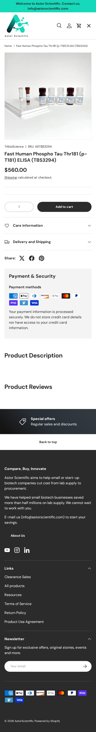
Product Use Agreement (24, 621)
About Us (18, 536)
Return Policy (15, 612)
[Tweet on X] (22, 258)
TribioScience (14, 146)
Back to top (48, 442)
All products (14, 585)
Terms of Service (17, 603)
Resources (13, 594)
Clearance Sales (17, 577)
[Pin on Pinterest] (41, 258)
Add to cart (64, 207)
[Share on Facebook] (32, 258)
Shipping (10, 177)
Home (13, 30)
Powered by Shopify (47, 721)
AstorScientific (24, 721)
